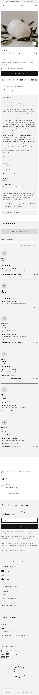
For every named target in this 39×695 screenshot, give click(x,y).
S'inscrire (19, 526)
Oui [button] (12, 274)
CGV (35, 692)
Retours (3, 621)
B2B (2, 628)
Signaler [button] (15, 274)
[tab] (25, 246)
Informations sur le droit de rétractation (14, 635)
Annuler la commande (8, 639)
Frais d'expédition (15, 62)
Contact (4, 624)
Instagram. (19, 206)
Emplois (4, 595)
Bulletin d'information (8, 605)
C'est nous (4, 591)
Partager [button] (19, 274)
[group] (19, 223)
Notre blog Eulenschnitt (9, 598)
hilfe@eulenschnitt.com (9, 566)
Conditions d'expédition (9, 632)
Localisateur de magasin (9, 602)
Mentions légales (6, 692)
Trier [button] (2, 239)
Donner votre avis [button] (19, 232)
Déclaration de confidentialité (22, 692)
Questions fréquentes (8, 617)
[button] (33, 5)
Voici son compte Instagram (14, 189)
